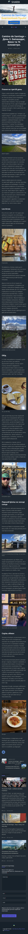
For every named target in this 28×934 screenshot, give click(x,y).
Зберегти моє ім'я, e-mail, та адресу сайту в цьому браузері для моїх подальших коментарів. (13, 909)
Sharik (15, 2)
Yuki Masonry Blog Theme (18, 929)
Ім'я (4, 893)
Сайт (4, 902)
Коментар (5, 877)
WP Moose (6, 930)
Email (4, 898)
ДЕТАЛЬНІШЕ (14, 22)
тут (3, 130)
